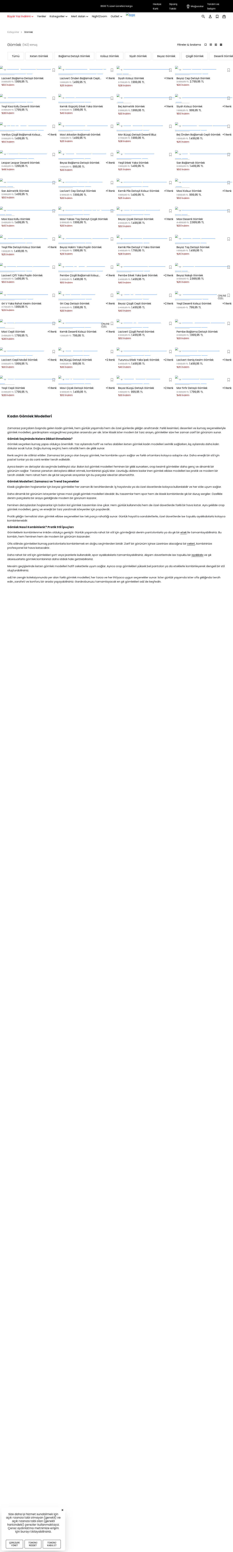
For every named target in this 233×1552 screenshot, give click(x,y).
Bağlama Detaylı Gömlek (74, 56)
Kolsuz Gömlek (109, 56)
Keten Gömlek (39, 56)
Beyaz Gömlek (166, 56)
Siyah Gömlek (138, 56)
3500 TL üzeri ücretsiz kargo (116, 6)
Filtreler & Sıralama (189, 45)
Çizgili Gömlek (195, 56)
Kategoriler (13, 32)
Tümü (15, 56)
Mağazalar (197, 6)
